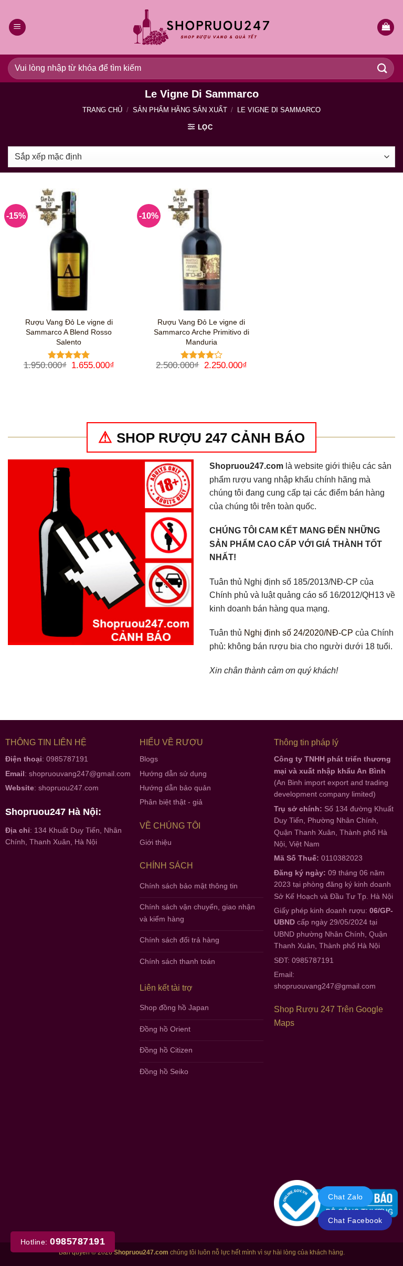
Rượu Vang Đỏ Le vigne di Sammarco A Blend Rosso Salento (69, 332)
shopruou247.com (68, 788)
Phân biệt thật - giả (171, 802)
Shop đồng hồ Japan (174, 1007)
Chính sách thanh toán (177, 961)
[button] (385, 27)
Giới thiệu (156, 842)
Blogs (149, 759)
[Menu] (17, 27)
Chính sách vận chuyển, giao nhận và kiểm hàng (197, 912)
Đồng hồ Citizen (166, 1050)
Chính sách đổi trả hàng (179, 940)
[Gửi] (382, 68)
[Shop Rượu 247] (201, 27)
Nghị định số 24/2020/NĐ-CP (298, 632)
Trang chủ (102, 110)
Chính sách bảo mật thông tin (189, 886)
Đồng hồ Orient (165, 1029)
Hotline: (62, 1242)
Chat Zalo (345, 1197)
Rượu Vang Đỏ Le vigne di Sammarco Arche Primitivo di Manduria (201, 332)
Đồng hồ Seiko (164, 1071)
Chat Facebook (355, 1220)
